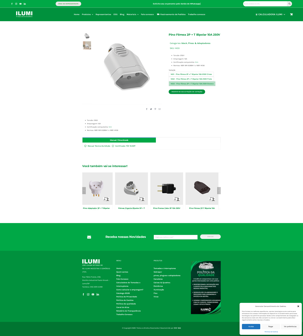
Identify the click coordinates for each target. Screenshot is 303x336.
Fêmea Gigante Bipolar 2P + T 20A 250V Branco (131, 209)
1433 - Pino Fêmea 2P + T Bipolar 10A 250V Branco (192, 84)
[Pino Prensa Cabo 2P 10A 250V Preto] (166, 188)
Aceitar (251, 326)
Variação (172, 70)
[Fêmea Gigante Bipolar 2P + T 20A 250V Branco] (131, 188)
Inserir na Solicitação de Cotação (186, 92)
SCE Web (177, 328)
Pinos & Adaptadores (199, 43)
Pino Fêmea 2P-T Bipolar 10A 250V (202, 209)
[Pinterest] (155, 109)
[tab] (119, 140)
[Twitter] (151, 109)
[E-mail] (159, 109)
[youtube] (20, 4)
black (184, 43)
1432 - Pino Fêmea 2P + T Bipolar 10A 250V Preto (191, 79)
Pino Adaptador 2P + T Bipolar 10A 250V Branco (96, 209)
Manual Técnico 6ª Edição (99, 146)
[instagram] (16, 4)
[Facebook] (147, 109)
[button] (298, 306)
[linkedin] (25, 4)
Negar (270, 326)
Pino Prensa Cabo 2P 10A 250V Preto (166, 209)
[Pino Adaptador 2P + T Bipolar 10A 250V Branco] (96, 188)
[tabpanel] (151, 146)
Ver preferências (290, 326)
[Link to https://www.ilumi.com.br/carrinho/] (291, 14)
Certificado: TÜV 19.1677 (125, 146)
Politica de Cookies (271, 332)
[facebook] (12, 4)
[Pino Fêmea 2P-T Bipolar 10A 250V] (202, 188)
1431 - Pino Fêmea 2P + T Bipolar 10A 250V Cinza (191, 74)
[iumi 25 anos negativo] (24, 10)
